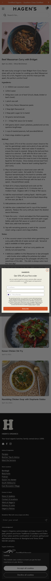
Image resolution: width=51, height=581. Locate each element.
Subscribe (25, 309)
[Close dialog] (47, 270)
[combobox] (9, 294)
